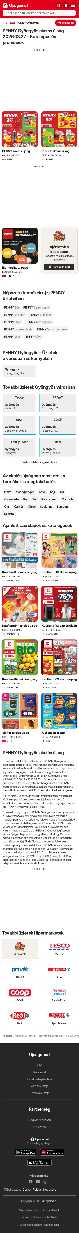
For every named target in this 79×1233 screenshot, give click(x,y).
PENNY (11, 307)
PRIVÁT (31, 856)
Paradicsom (49, 499)
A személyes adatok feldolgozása (39, 1224)
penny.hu (18, 819)
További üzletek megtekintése (37, 462)
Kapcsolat (39, 1072)
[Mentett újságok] (58, 5)
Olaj (6, 506)
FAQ (39, 1065)
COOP (46, 856)
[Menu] (73, 5)
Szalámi (9, 514)
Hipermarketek (57, 852)
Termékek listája (39, 1093)
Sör (34, 499)
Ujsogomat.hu (49, 1200)
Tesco (22, 856)
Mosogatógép (25, 492)
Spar (39, 856)
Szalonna (46, 506)
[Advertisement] (39, 77)
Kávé (42, 492)
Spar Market (10, 859)
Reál (68, 856)
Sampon (62, 506)
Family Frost (58, 856)
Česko (26, 1189)
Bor (25, 499)
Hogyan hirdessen (39, 1120)
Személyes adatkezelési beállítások (39, 1210)
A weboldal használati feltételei (39, 1217)
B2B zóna (39, 1127)
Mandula (67, 499)
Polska (37, 1189)
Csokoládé (11, 499)
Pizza (7, 492)
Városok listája (39, 1086)
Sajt (52, 492)
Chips (32, 506)
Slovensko (49, 1189)
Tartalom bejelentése (39, 1079)
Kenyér (19, 506)
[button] (66, 5)
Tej (62, 492)
